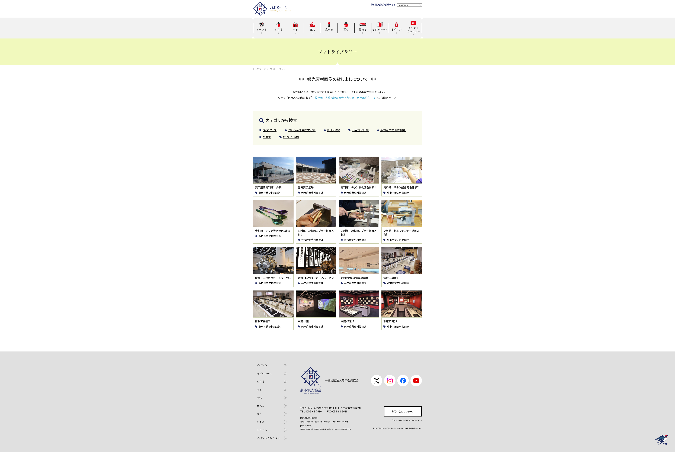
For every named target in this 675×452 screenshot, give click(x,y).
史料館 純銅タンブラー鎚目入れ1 (316, 232)
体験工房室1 (390, 278)
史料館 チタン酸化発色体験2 (401, 187)
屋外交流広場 (306, 187)
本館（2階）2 (390, 321)
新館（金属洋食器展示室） (355, 278)
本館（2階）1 (348, 321)
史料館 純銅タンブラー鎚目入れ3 (401, 232)
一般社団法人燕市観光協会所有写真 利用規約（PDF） (343, 97)
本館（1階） (304, 321)
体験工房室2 (262, 321)
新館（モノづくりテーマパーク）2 (316, 278)
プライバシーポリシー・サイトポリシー (405, 420)
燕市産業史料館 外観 (268, 187)
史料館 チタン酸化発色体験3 (272, 231)
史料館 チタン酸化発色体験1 (358, 187)
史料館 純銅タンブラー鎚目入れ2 (359, 232)
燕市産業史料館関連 (270, 192)
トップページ (259, 69)
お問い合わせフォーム (402, 411)
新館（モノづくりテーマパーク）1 (273, 278)
